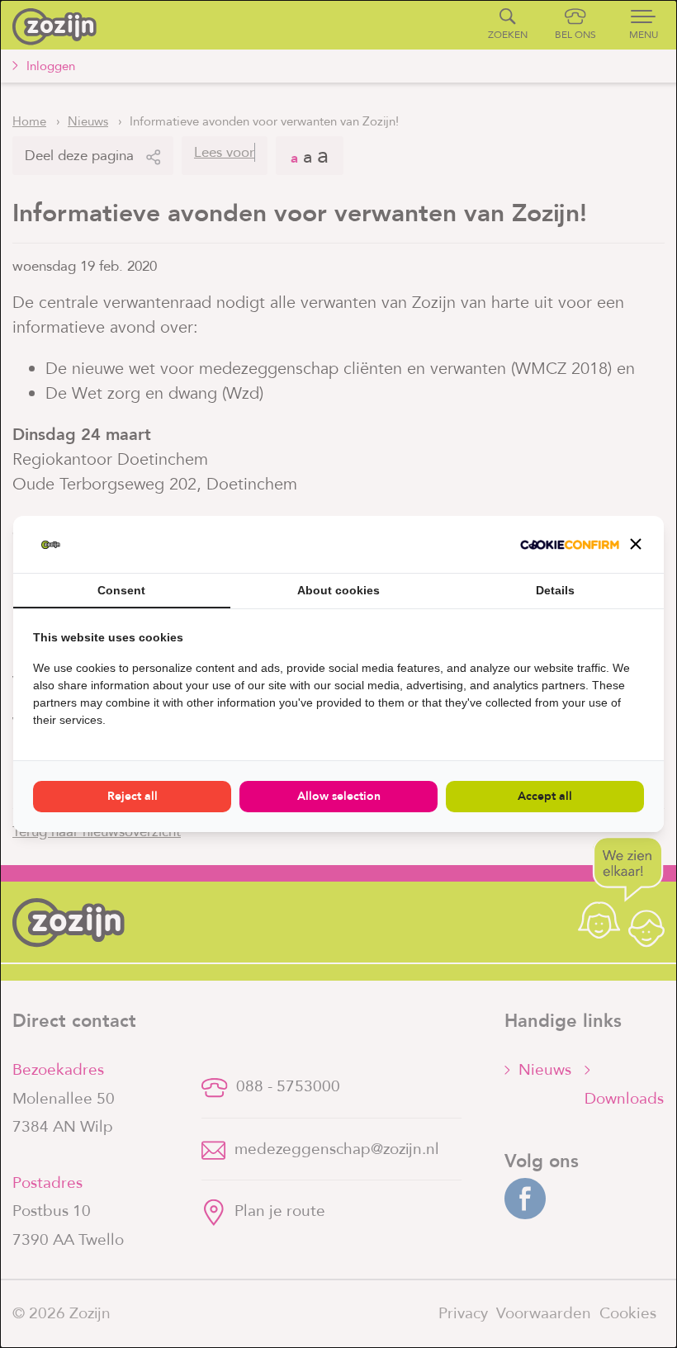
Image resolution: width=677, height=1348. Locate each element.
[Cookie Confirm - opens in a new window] (569, 545)
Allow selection (339, 796)
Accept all (545, 796)
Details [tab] (555, 590)
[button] (635, 544)
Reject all (132, 796)
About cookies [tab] (338, 590)
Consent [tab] (121, 590)
